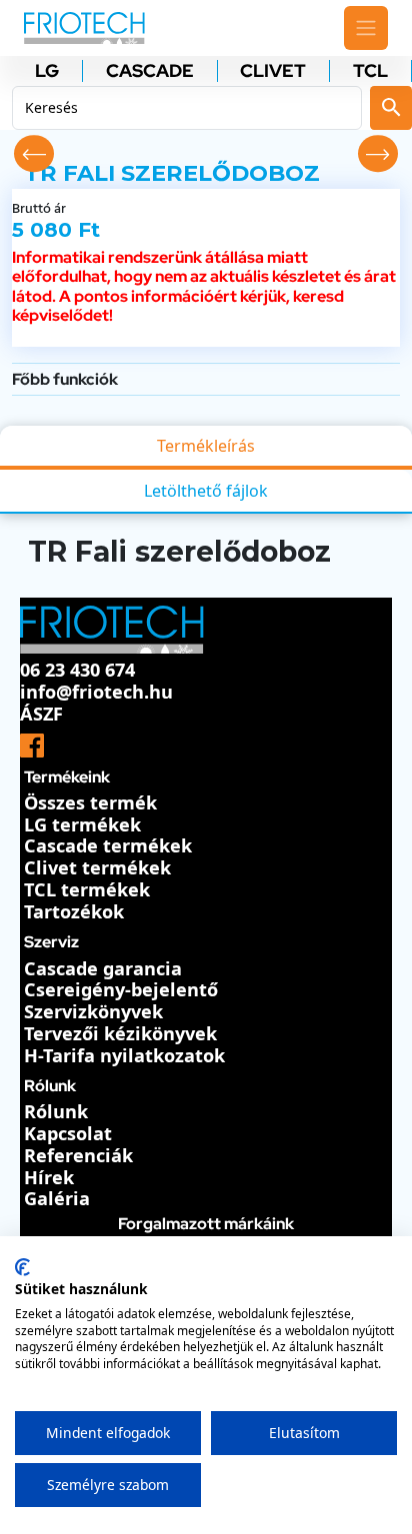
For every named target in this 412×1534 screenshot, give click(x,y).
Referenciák (78, 1155)
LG (47, 71)
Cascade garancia (103, 968)
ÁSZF (41, 714)
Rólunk (56, 1111)
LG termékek (82, 824)
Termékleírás (206, 446)
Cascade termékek (108, 845)
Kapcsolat (68, 1133)
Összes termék (90, 802)
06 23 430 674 (77, 670)
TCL (370, 71)
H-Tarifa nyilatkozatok (124, 1055)
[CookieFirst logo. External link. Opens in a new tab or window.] (22, 1267)
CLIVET (273, 71)
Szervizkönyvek (93, 1011)
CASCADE (150, 71)
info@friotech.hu (96, 692)
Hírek (49, 1177)
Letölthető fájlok (206, 491)
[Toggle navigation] (366, 28)
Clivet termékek (97, 867)
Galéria (57, 1198)
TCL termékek (87, 889)
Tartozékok (74, 911)
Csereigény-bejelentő (121, 989)
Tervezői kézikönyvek (120, 1033)
